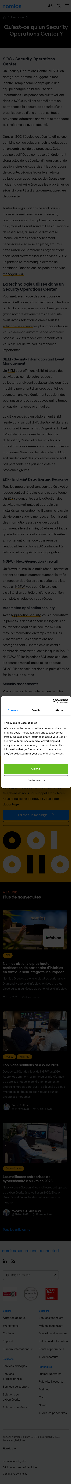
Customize (34, 780)
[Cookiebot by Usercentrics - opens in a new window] (52, 701)
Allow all (36, 768)
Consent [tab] (13, 710)
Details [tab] (36, 710)
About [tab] (59, 710)
